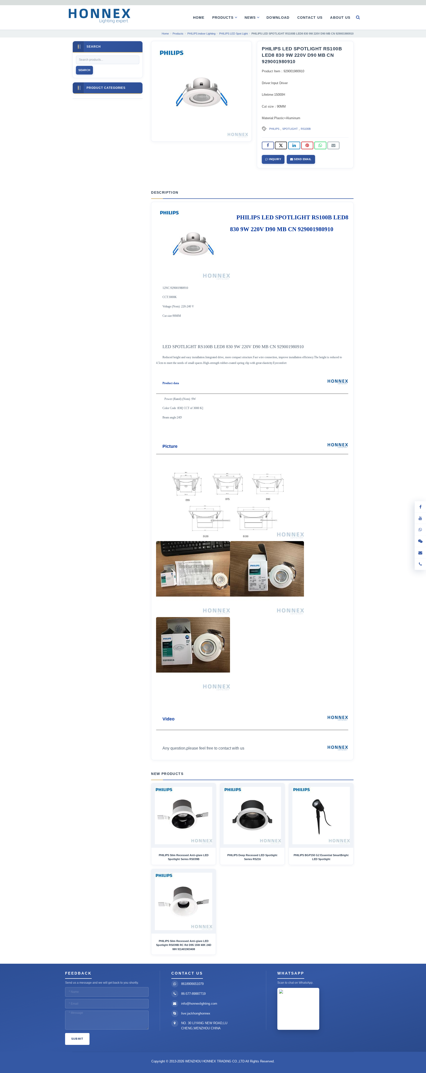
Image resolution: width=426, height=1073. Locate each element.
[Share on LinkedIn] (294, 146)
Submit (77, 1038)
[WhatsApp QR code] (420, 529)
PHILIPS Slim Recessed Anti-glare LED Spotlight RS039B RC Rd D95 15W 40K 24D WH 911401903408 (183, 945)
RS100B (306, 128)
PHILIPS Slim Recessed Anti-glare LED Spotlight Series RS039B (184, 857)
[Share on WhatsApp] (320, 146)
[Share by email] (333, 146)
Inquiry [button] (274, 159)
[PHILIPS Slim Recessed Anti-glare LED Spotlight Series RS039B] (183, 815)
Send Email (302, 159)
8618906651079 (192, 984)
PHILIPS (274, 128)
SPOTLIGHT (290, 128)
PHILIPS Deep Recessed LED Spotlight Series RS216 (252, 857)
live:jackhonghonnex (195, 1013)
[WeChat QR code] (420, 541)
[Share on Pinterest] (307, 146)
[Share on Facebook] (268, 146)
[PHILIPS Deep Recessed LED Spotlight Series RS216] (252, 815)
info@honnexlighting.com (199, 1003)
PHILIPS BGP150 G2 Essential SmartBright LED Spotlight (321, 857)
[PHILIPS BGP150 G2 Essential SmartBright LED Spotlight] (321, 815)
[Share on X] (281, 146)
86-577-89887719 (193, 994)
